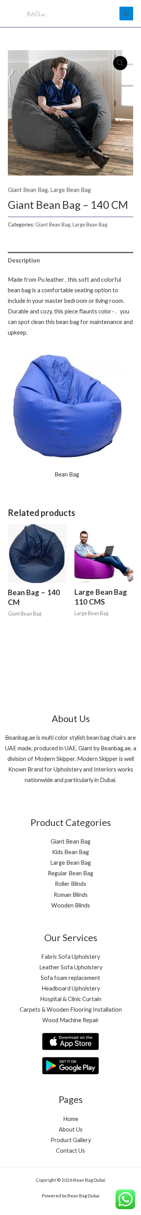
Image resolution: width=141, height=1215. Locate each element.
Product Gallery (71, 1140)
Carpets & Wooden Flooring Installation (71, 1009)
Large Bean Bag (70, 190)
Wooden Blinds (70, 905)
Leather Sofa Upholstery (70, 967)
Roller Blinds (70, 883)
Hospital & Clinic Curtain (70, 999)
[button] (120, 63)
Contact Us (70, 1150)
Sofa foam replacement (70, 977)
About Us (71, 1129)
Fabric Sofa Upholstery (70, 956)
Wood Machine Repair (70, 1020)
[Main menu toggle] (126, 13)
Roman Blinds (71, 894)
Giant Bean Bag (28, 190)
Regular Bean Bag (70, 873)
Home (70, 1118)
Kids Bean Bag (70, 852)
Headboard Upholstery (71, 988)
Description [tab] (24, 260)
